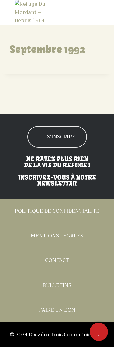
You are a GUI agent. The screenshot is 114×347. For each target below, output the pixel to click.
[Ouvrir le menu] (93, 12)
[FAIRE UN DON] (99, 332)
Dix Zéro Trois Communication (66, 334)
